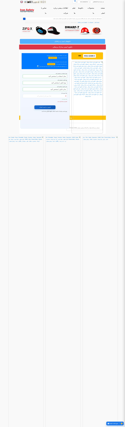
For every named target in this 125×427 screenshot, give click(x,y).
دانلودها (80, 8)
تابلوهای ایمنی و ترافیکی (82, 22)
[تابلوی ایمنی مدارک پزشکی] (87, 97)
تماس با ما (43, 10)
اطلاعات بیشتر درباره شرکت (61, 10)
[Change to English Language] (21, 1)
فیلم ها (73, 10)
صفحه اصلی (103, 10)
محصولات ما (91, 10)
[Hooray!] (38, 66)
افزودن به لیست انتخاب (45, 107)
